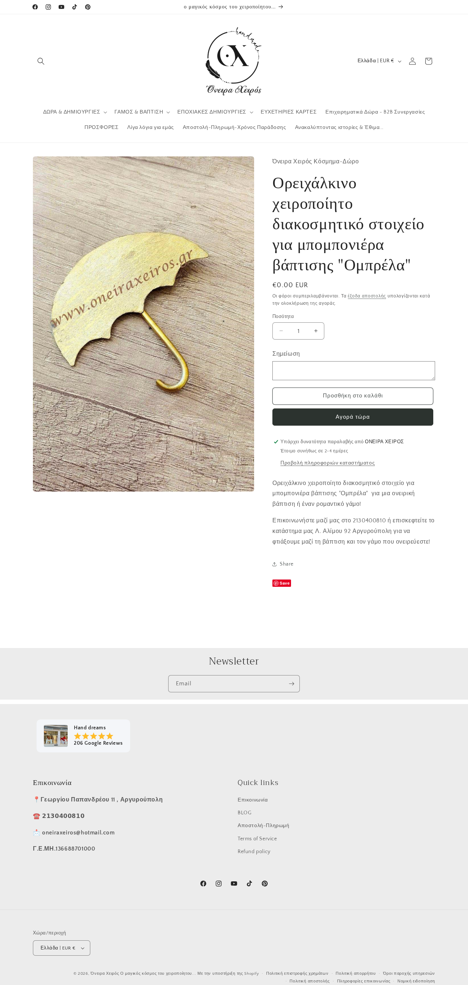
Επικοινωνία (253, 800)
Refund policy (254, 851)
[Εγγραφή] (291, 683)
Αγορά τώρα (353, 417)
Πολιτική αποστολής (310, 981)
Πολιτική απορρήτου (356, 973)
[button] (41, 61)
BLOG (244, 813)
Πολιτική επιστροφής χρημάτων (297, 973)
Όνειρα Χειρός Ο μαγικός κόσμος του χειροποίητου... (143, 973)
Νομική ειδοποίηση (416, 981)
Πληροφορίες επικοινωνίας (363, 981)
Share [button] (287, 564)
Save (285, 583)
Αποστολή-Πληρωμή (264, 826)
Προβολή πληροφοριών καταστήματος (327, 463)
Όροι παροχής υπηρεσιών (409, 973)
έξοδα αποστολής (367, 296)
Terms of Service (257, 838)
